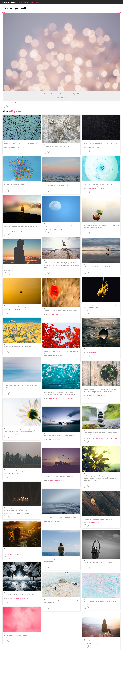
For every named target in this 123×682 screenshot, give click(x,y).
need (60, 269)
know (93, 269)
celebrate (97, 310)
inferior (15, 309)
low (9, 473)
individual (101, 310)
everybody (91, 310)
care (10, 434)
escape (13, 637)
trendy (10, 637)
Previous (5, 12)
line (21, 513)
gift (20, 434)
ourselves (17, 637)
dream (15, 348)
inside (13, 186)
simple (15, 434)
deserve (13, 147)
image (17, 598)
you (15, 186)
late (52, 188)
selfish (12, 434)
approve (63, 269)
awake (18, 348)
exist (50, 605)
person (17, 186)
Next (118, 12)
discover (93, 438)
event (93, 188)
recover (90, 438)
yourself (12, 102)
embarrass (106, 310)
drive (17, 473)
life (52, 229)
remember (51, 148)
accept (66, 269)
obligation (64, 480)
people (90, 229)
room (116, 438)
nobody (10, 147)
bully (52, 521)
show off (56, 314)
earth (23, 434)
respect (9, 102)
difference (95, 352)
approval (93, 229)
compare (58, 439)
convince (57, 269)
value (13, 389)
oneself (53, 269)
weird (94, 310)
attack (90, 147)
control (90, 188)
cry (18, 147)
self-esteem (55, 398)
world (93, 395)
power (10, 270)
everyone (10, 598)
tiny (55, 439)
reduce (102, 188)
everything (16, 513)
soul (104, 438)
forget (67, 398)
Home (20, 2)
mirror (95, 564)
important (90, 482)
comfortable (93, 522)
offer (25, 434)
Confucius (62, 98)
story (52, 605)
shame (109, 310)
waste (94, 643)
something (98, 438)
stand (58, 229)
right (57, 480)
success (64, 398)
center (90, 604)
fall (19, 513)
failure (70, 398)
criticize (50, 355)
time (10, 231)
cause (55, 229)
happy (10, 186)
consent (18, 309)
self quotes (15, 111)
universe (57, 564)
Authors (26, 2)
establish (50, 398)
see (91, 564)
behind (50, 439)
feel (12, 309)
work (59, 355)
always (54, 480)
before (53, 439)
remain (54, 605)
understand (59, 605)
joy (106, 438)
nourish (101, 438)
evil (92, 147)
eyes (22, 231)
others (16, 102)
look (10, 348)
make (10, 309)
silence (55, 521)
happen (95, 188)
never (50, 188)
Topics (37, 2)
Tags (32, 2)
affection (63, 564)
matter (54, 148)
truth (98, 269)
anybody (54, 564)
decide (99, 188)
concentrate (60, 398)
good (18, 434)
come (102, 395)
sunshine (61, 229)
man (89, 522)
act (89, 352)
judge (12, 231)
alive (104, 395)
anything (24, 513)
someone (18, 231)
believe (50, 269)
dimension (93, 604)
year (56, 355)
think (96, 269)
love (9, 513)
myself (15, 231)
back (30, 598)
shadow (50, 229)
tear (16, 147)
